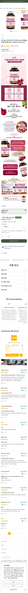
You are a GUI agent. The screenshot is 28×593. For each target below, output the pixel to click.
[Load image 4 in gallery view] (15, 31)
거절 (13, 585)
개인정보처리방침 (12, 578)
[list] (14, 313)
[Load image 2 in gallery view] (12, 31)
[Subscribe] (26, 557)
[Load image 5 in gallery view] (16, 31)
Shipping (3, 51)
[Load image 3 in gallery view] (13, 31)
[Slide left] (2, 1)
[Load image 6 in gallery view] (18, 31)
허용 (13, 581)
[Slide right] (25, 1)
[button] (21, 355)
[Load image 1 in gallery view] (10, 31)
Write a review (12, 355)
